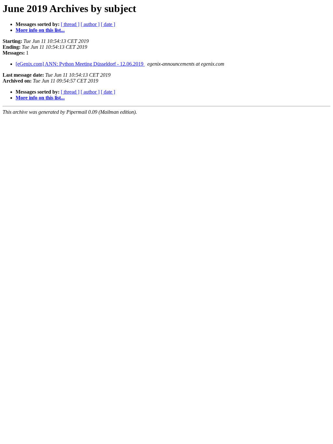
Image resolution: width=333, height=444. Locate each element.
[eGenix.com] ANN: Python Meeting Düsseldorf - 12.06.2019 (80, 64)
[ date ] (108, 24)
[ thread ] (70, 24)
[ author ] (90, 24)
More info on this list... (40, 30)
